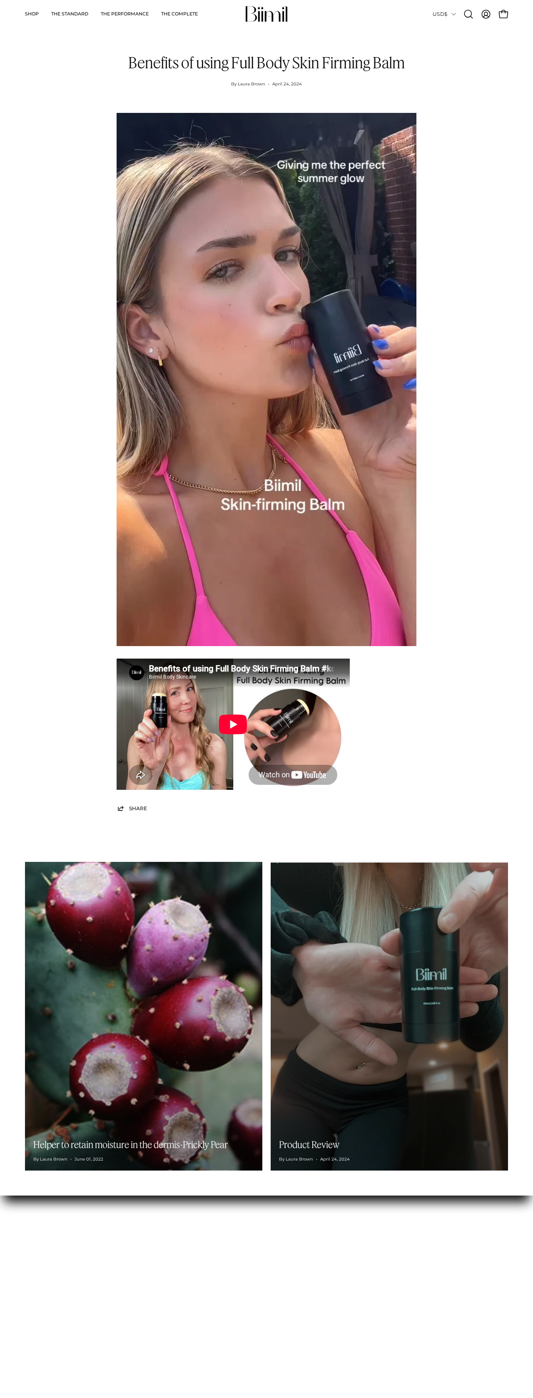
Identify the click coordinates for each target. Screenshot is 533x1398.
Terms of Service (274, 1288)
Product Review (309, 1144)
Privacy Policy (270, 1299)
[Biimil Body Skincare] (266, 14)
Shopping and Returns (282, 1253)
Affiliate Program (175, 1253)
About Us (163, 1241)
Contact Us (266, 1241)
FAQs (258, 1276)
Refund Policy (270, 1264)
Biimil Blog (166, 1264)
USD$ (440, 14)
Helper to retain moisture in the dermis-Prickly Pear (130, 1144)
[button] (32, 14)
